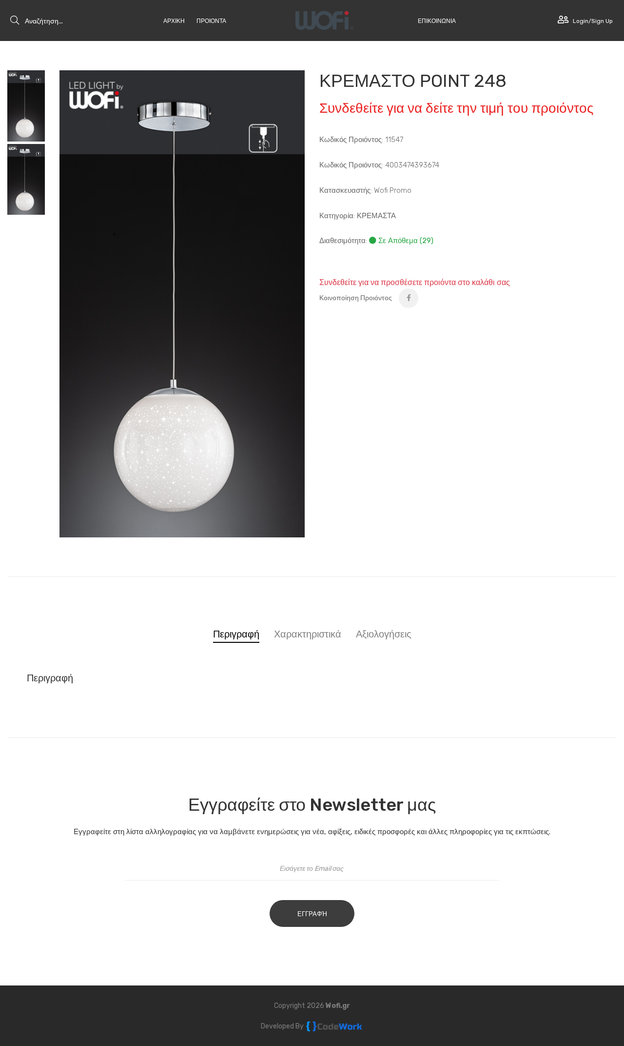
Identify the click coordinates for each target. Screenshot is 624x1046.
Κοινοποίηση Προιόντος (355, 298)
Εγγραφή (312, 914)
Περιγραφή (236, 634)
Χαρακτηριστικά (307, 634)
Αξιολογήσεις (383, 634)
